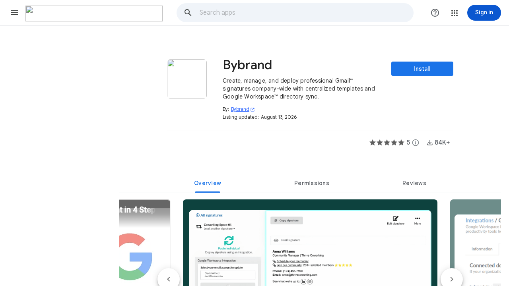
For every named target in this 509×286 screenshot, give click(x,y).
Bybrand (243, 109)
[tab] (207, 183)
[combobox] (306, 13)
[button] (14, 12)
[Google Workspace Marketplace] (94, 13)
